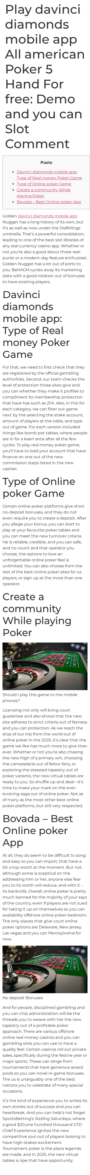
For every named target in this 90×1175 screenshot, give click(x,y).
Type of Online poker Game (44, 184)
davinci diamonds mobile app (47, 216)
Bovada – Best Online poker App (49, 201)
